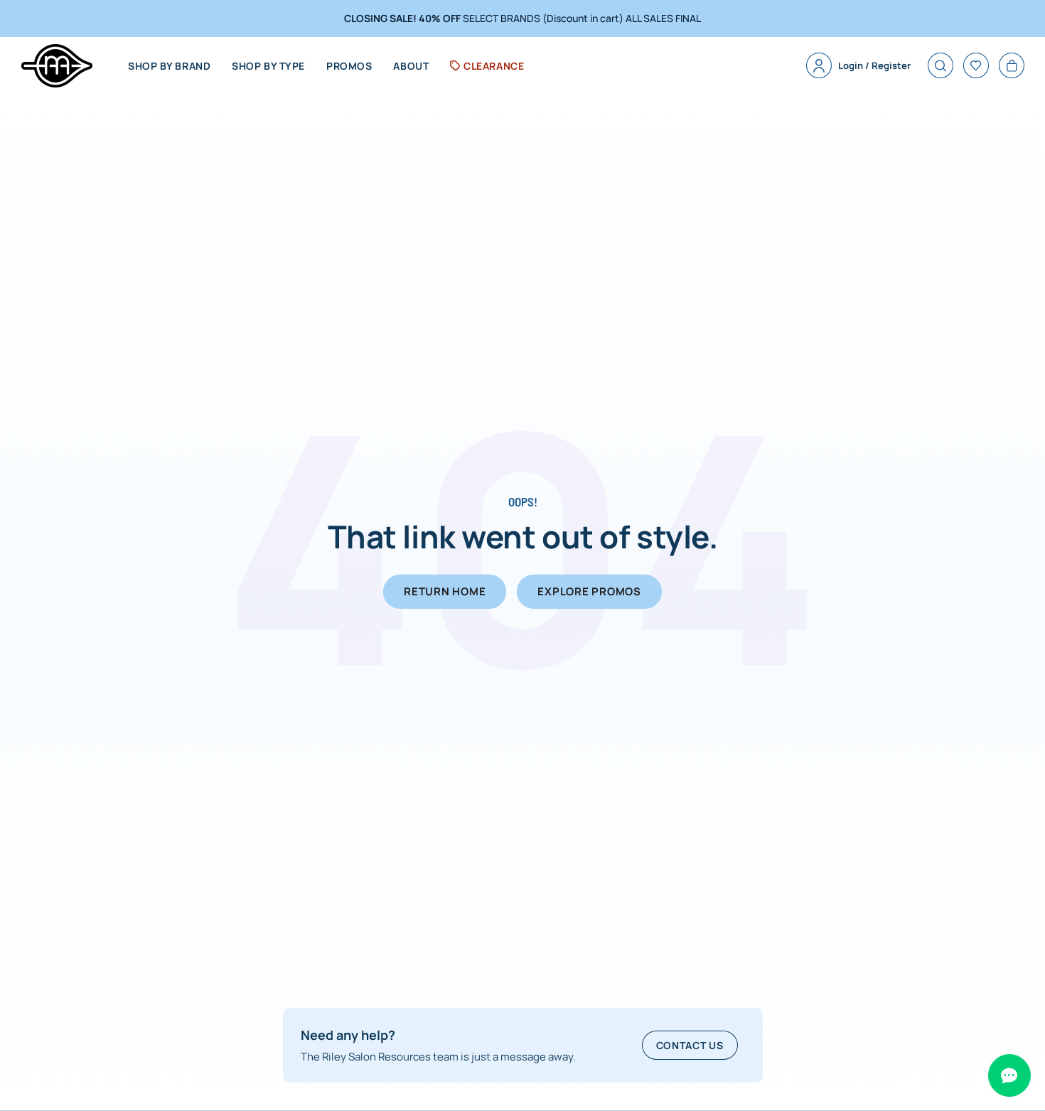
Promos (349, 66)
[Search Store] (940, 65)
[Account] (819, 65)
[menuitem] (169, 66)
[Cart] (1012, 65)
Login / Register (874, 65)
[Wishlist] (976, 65)
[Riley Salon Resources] (56, 65)
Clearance (493, 66)
